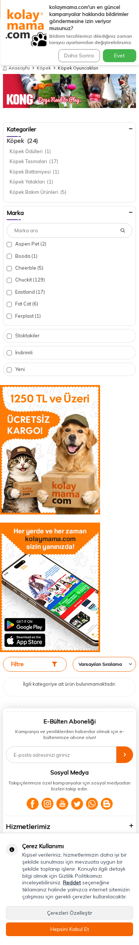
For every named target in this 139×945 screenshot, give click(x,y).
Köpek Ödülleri (30, 151)
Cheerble (28, 268)
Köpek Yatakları (31, 182)
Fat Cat (26, 304)
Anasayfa (19, 68)
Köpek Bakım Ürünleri (38, 192)
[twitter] (77, 804)
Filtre (17, 664)
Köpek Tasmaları (34, 161)
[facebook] (33, 804)
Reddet (72, 882)
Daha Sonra (79, 55)
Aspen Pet (30, 244)
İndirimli (23, 352)
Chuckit (29, 280)
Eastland (29, 292)
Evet (119, 55)
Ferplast (27, 316)
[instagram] (47, 804)
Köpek (44, 68)
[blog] (107, 804)
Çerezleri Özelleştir (69, 912)
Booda (25, 256)
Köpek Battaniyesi (34, 172)
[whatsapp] (92, 804)
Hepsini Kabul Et (69, 929)
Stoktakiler (27, 335)
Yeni (19, 369)
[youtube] (62, 804)
